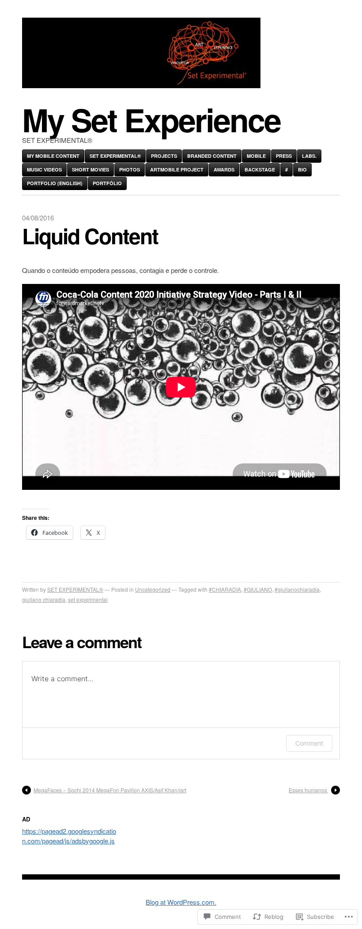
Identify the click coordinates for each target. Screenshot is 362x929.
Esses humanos (308, 790)
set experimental (88, 599)
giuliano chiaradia (43, 599)
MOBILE (256, 156)
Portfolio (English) (55, 183)
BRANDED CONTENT (212, 156)
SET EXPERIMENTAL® (115, 156)
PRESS (284, 156)
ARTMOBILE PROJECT (177, 169)
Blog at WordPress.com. (181, 902)
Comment (309, 743)
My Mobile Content (53, 156)
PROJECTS (164, 156)
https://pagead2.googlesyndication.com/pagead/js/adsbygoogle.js (69, 835)
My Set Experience (151, 119)
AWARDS (224, 169)
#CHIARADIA (225, 589)
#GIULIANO (258, 589)
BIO (302, 169)
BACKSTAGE (260, 169)
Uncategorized (152, 589)
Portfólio (107, 183)
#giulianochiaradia (297, 589)
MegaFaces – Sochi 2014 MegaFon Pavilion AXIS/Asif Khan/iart (110, 790)
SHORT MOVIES (90, 169)
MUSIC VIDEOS (44, 169)
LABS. (309, 156)
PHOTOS (129, 169)
